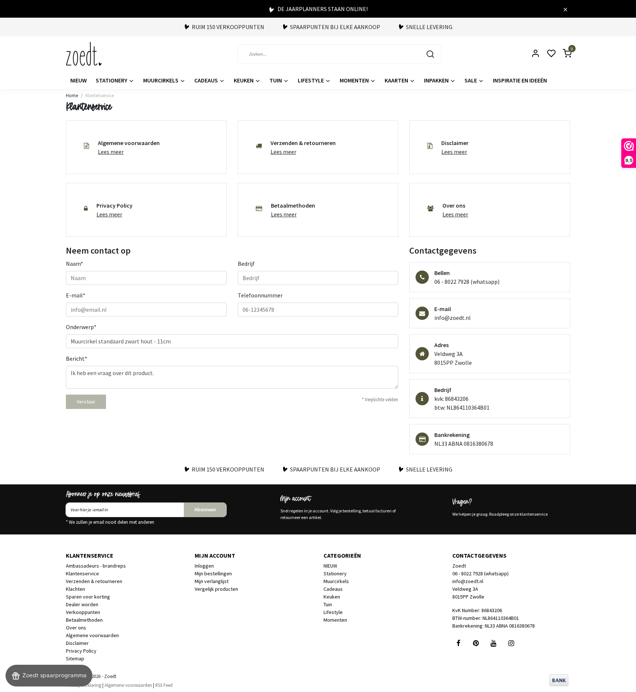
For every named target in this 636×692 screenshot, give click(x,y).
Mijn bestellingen (213, 573)
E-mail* (75, 295)
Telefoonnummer (260, 295)
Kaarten (397, 80)
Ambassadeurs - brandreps (96, 565)
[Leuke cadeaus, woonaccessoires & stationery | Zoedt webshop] (84, 54)
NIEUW (78, 80)
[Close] (565, 8)
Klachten (75, 589)
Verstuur (86, 401)
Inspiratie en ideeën (520, 80)
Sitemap (75, 658)
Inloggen (204, 565)
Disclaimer (77, 643)
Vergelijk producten (216, 589)
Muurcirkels (161, 80)
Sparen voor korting (88, 596)
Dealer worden (82, 604)
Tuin (276, 80)
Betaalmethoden (84, 620)
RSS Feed (164, 685)
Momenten (355, 80)
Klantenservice (99, 95)
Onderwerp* (81, 327)
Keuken (244, 80)
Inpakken (437, 80)
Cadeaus (206, 80)
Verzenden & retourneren (94, 581)
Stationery (112, 80)
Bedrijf (246, 263)
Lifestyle (311, 80)
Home (72, 95)
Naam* (74, 263)
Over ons (76, 627)
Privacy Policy (81, 650)
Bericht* (76, 358)
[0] (562, 54)
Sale (471, 80)
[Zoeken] (430, 54)
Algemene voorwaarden (92, 635)
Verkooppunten (83, 612)
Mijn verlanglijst (212, 581)
